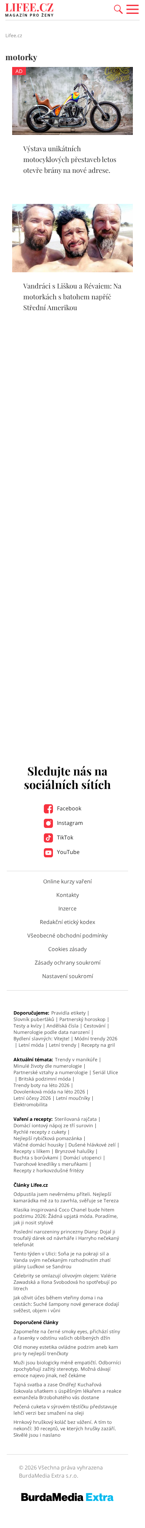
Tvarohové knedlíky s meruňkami (50, 1164)
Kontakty (67, 895)
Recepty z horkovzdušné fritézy (48, 1170)
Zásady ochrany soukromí (67, 962)
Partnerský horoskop (82, 1019)
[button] (118, 8)
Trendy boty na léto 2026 (41, 1085)
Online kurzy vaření (67, 881)
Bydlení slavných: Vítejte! (41, 1038)
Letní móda (31, 1045)
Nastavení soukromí (67, 976)
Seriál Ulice (105, 1072)
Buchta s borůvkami (35, 1157)
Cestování (95, 1025)
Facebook (68, 808)
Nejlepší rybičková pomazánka (47, 1138)
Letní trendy (62, 1045)
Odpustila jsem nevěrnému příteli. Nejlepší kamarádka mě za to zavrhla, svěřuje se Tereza (66, 1197)
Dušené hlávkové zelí (92, 1144)
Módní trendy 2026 (96, 1038)
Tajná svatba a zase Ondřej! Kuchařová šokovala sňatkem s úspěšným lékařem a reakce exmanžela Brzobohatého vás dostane (67, 1390)
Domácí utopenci (82, 1157)
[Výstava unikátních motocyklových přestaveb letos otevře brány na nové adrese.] (72, 133)
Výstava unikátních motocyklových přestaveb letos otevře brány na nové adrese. (69, 159)
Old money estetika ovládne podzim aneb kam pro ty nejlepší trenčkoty (65, 1350)
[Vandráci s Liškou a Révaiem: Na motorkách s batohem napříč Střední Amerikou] (72, 270)
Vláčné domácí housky (38, 1144)
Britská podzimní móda (45, 1078)
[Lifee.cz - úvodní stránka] (29, 10)
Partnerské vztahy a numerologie (50, 1072)
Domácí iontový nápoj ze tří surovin (53, 1125)
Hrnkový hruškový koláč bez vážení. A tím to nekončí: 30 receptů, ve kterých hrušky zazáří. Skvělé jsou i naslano (64, 1428)
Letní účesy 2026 (32, 1098)
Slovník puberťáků (33, 1019)
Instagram (69, 823)
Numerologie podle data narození (51, 1032)
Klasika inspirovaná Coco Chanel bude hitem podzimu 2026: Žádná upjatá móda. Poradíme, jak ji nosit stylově (65, 1216)
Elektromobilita (30, 1104)
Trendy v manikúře (76, 1059)
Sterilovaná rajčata (76, 1119)
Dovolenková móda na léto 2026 (49, 1091)
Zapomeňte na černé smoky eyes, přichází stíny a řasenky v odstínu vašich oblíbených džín (66, 1334)
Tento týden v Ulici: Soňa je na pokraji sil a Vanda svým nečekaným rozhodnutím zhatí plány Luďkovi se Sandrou (62, 1260)
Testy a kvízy (27, 1025)
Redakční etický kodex (67, 922)
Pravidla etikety (68, 1013)
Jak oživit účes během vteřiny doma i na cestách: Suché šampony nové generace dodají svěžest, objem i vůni (66, 1304)
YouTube (68, 852)
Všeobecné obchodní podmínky (67, 935)
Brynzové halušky (74, 1151)
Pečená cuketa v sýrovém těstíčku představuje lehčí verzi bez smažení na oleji (65, 1409)
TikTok (64, 837)
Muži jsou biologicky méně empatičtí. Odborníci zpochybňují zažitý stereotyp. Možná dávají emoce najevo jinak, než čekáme (67, 1369)
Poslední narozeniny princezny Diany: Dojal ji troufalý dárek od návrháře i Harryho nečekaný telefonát (66, 1238)
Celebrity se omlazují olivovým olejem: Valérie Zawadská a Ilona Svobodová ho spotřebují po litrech (65, 1282)
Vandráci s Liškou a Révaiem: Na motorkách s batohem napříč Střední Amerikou (72, 296)
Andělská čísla (63, 1025)
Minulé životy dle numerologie (47, 1066)
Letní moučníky (73, 1098)
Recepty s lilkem (31, 1151)
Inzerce (67, 908)
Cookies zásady (67, 949)
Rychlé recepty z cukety (39, 1132)
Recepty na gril (98, 1045)
